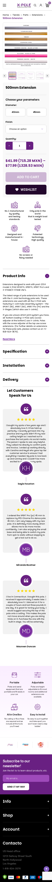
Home (6, 14)
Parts (25, 14)
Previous (4, 76)
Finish (9, 122)
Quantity (11, 138)
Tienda (16, 14)
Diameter (11, 105)
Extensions (37, 14)
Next (47, 76)
